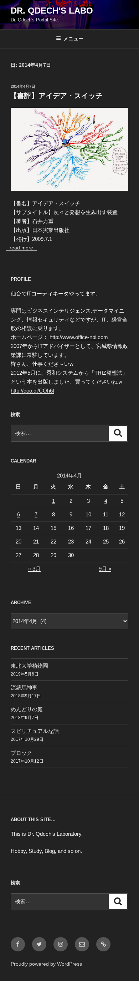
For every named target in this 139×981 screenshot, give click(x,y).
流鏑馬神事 (24, 687)
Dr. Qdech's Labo (52, 10)
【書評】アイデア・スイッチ (56, 96)
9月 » (105, 569)
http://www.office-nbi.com (79, 337)
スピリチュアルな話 (35, 731)
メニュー (73, 38)
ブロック (21, 753)
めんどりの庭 (27, 709)
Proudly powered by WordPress (46, 964)
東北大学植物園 (29, 666)
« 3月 (34, 569)
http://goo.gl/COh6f (32, 391)
